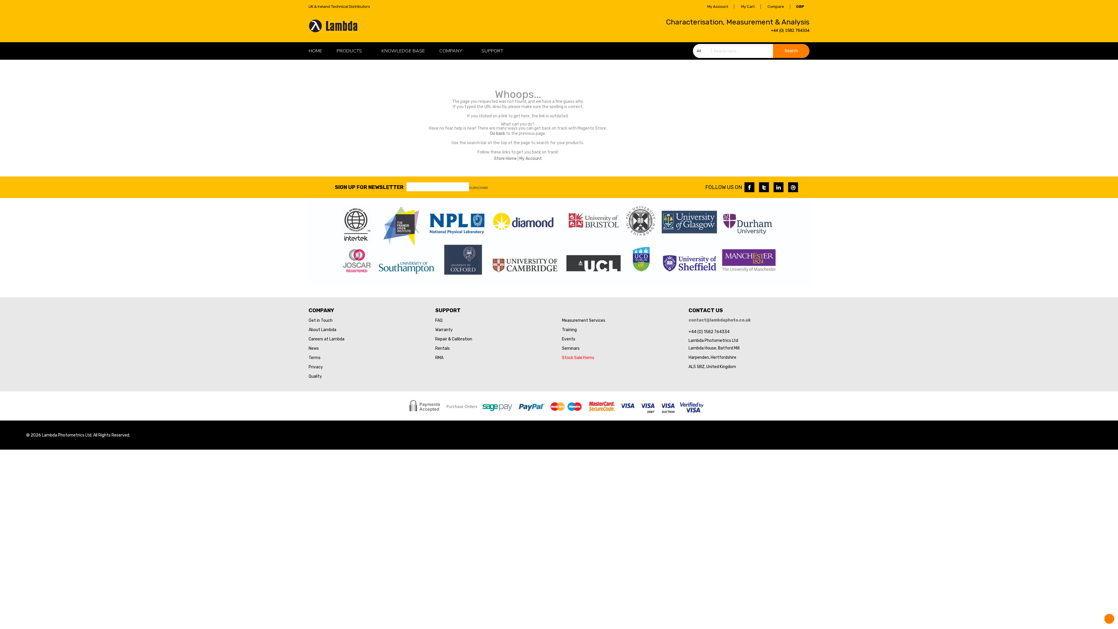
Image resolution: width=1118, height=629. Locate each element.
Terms (315, 357)
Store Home (505, 158)
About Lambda (322, 329)
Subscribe (478, 188)
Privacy (316, 367)
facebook (749, 187)
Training (569, 329)
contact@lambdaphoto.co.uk (720, 320)
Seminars (571, 348)
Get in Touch (320, 320)
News (314, 348)
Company (450, 51)
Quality (315, 376)
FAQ (439, 320)
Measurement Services (583, 320)
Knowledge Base (403, 51)
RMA (439, 357)
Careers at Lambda (326, 339)
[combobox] (751, 51)
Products (349, 51)
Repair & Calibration (453, 339)
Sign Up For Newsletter (369, 187)
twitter (764, 187)
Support (492, 51)
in (778, 187)
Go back (497, 133)
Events (568, 339)
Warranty (444, 329)
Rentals (442, 348)
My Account (717, 6)
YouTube (793, 187)
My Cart (748, 6)
